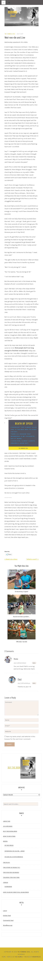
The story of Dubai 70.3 (11, 867)
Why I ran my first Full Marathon (16, 892)
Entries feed (7, 915)
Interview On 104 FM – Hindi (14, 851)
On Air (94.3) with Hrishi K (14, 857)
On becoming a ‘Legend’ (21, 591)
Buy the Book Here (10, 831)
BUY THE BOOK (14, 767)
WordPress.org (7, 925)
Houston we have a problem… (21, 616)
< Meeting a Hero (10, 559)
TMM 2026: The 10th (21, 642)
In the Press (9, 845)
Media (5, 841)
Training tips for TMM (11, 877)
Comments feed (8, 920)
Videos (5, 882)
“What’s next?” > (32, 559)
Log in (5, 910)
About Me (6, 821)
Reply (34, 662)
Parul (20, 679)
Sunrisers (8, 886)
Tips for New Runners (11, 872)
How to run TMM (9, 836)
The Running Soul (9, 34)
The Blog (6, 862)
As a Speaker (7, 826)
